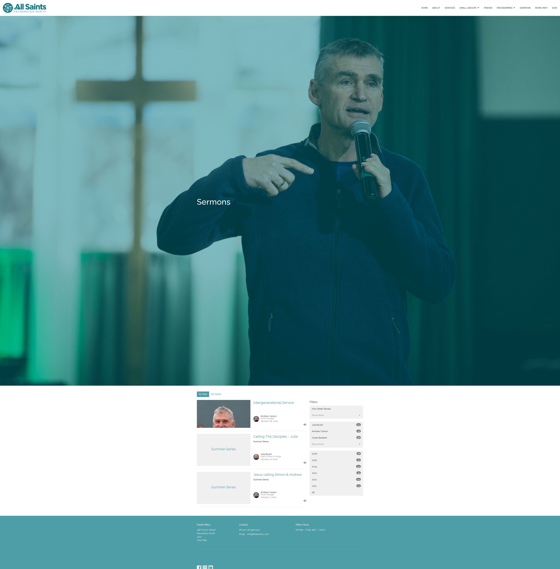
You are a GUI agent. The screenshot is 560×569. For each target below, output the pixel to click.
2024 (336, 466)
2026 (336, 453)
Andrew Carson (336, 431)
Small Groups (468, 8)
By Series (216, 394)
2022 (336, 479)
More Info (541, 8)
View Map (202, 540)
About (436, 8)
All (313, 492)
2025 (336, 460)
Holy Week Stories (321, 409)
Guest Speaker (336, 437)
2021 (336, 486)
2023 (336, 473)
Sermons (525, 8)
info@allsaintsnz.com (258, 534)
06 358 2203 (253, 530)
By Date (203, 394)
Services (450, 8)
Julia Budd (336, 425)
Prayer (488, 8)
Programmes (504, 8)
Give (554, 8)
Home (424, 8)
